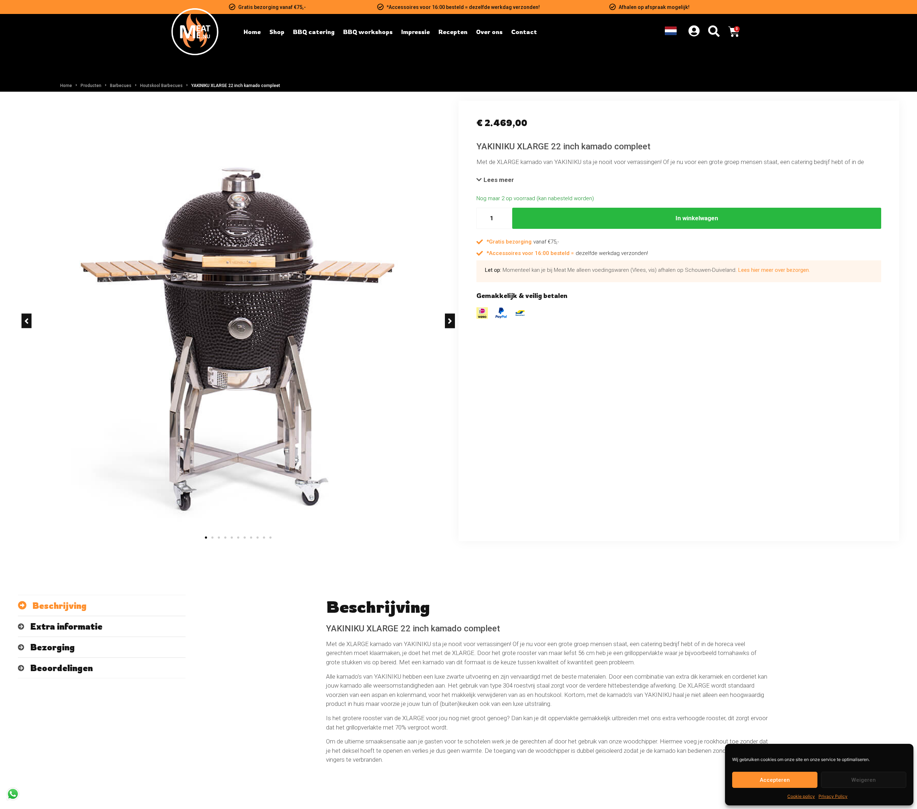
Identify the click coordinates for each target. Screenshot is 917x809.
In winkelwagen (697, 218)
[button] (26, 321)
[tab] (102, 605)
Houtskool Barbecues (161, 85)
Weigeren (863, 780)
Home (66, 85)
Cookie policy (801, 796)
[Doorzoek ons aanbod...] (714, 32)
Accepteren (775, 780)
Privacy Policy (833, 796)
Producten (91, 85)
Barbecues (120, 85)
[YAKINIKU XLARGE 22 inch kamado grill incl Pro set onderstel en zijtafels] (238, 321)
